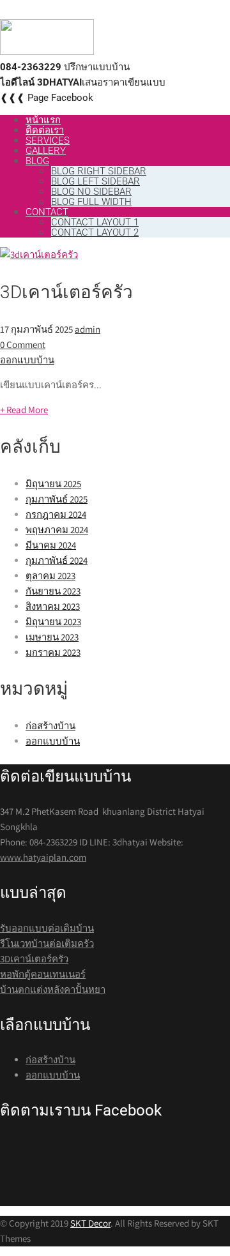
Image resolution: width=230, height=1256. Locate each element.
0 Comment (22, 344)
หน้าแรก (43, 120)
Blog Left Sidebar (95, 181)
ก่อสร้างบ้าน (50, 726)
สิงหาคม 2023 (53, 606)
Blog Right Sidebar (98, 171)
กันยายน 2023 (53, 591)
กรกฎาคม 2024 (56, 514)
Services (48, 140)
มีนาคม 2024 (51, 545)
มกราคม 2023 (53, 652)
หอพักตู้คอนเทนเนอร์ (43, 974)
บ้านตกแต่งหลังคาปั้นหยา (52, 989)
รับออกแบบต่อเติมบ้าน (47, 928)
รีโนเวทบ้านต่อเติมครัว (47, 943)
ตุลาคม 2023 (50, 576)
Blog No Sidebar (91, 191)
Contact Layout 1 (95, 222)
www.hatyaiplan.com (43, 857)
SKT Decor (90, 1223)
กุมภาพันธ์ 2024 (57, 560)
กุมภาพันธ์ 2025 (57, 499)
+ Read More (24, 410)
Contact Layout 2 (95, 232)
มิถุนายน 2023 (53, 622)
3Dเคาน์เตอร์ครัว (66, 292)
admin (87, 329)
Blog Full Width (91, 202)
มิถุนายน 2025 (53, 484)
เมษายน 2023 (52, 637)
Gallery (46, 150)
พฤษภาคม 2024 (57, 530)
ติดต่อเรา (45, 130)
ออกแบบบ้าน (27, 360)
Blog (37, 161)
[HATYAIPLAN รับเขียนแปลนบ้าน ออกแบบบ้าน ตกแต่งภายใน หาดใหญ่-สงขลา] (47, 51)
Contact (47, 212)
